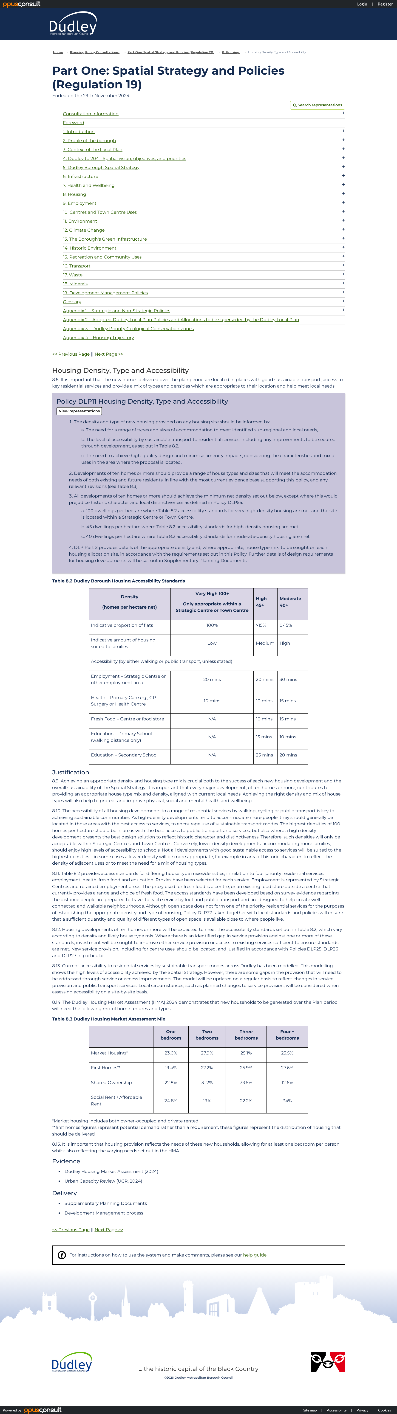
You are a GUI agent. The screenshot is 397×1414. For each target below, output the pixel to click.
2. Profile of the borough (89, 140)
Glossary (72, 301)
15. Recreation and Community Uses (102, 257)
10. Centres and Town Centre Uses (100, 212)
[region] (198, 676)
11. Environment (80, 221)
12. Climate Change (84, 230)
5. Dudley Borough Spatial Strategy (101, 167)
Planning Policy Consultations (94, 52)
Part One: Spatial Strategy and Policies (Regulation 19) (171, 52)
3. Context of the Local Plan (92, 149)
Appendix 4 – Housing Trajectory (98, 337)
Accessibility (337, 1410)
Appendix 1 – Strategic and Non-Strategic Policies (116, 310)
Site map (310, 1410)
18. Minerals (75, 284)
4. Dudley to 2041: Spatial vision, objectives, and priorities (124, 158)
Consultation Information (91, 113)
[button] (317, 105)
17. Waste (72, 275)
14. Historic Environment (89, 248)
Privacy (362, 1410)
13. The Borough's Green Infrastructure (105, 239)
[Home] (73, 23)
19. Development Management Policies (105, 292)
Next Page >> (109, 354)
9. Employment (79, 203)
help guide (255, 1255)
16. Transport (77, 266)
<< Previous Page (71, 354)
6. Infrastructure (80, 176)
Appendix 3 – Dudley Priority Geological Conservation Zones (128, 328)
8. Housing (231, 52)
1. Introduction (79, 131)
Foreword (73, 122)
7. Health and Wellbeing (89, 185)
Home (58, 52)
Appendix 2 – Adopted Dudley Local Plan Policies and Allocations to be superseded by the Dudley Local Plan (181, 319)
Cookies (384, 1410)
